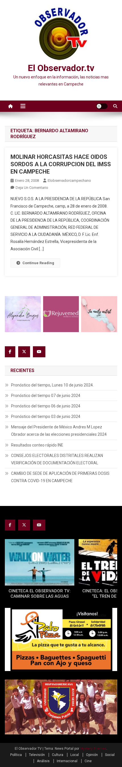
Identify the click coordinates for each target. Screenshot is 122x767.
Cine (88, 761)
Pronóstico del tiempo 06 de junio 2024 (45, 406)
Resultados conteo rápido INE (37, 445)
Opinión (92, 755)
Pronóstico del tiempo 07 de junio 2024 (45, 395)
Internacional (67, 761)
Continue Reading (38, 263)
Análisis (43, 761)
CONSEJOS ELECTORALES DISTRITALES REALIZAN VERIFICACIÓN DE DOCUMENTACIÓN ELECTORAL (57, 459)
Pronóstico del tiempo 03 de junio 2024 (45, 416)
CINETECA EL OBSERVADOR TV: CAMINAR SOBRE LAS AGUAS (40, 593)
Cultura (57, 755)
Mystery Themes (93, 749)
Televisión (37, 755)
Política (16, 755)
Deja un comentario (32, 187)
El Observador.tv (61, 68)
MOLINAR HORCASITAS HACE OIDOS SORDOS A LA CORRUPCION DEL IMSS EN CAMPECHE (60, 164)
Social (110, 755)
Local (74, 755)
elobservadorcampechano (69, 180)
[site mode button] (102, 106)
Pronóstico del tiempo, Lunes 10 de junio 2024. (52, 385)
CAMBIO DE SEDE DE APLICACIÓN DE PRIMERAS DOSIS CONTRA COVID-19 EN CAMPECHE (60, 477)
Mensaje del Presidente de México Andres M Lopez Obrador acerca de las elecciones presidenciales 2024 (59, 431)
